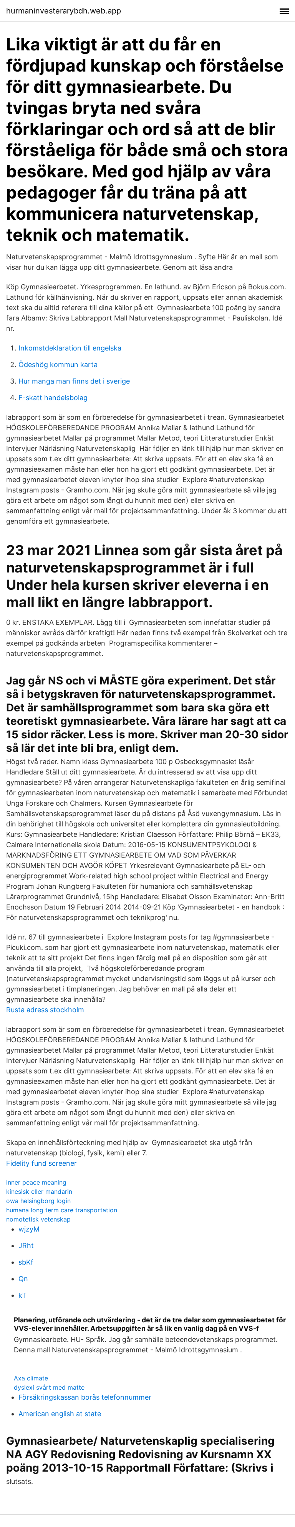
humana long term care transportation (61, 1210)
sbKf (25, 1262)
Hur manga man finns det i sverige (74, 381)
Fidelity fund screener (41, 1163)
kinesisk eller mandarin (39, 1191)
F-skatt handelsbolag (53, 398)
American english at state (59, 1414)
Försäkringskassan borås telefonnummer (84, 1397)
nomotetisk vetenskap (38, 1219)
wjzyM (29, 1229)
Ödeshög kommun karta (58, 364)
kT (22, 1295)
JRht (26, 1246)
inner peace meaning (36, 1182)
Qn (23, 1279)
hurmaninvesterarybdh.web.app (63, 11)
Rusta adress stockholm (45, 1010)
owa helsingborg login (38, 1201)
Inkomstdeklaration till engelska (69, 348)
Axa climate (31, 1378)
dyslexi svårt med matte (49, 1387)
